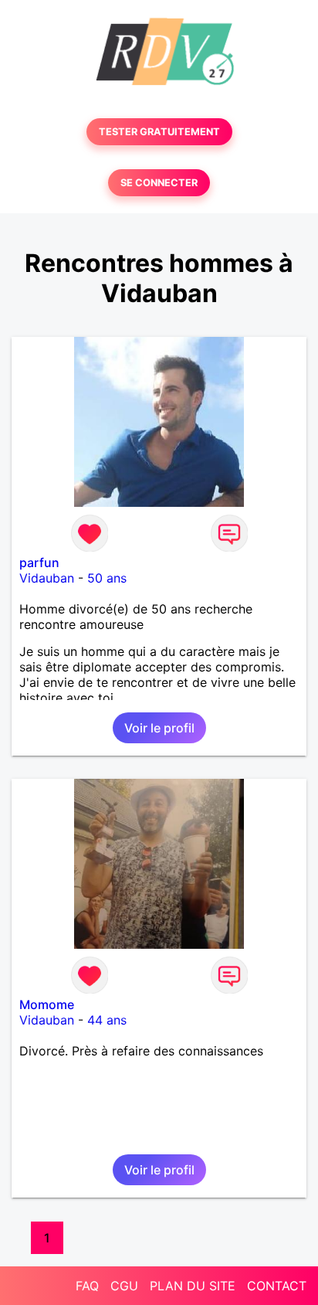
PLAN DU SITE (192, 1285)
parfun (39, 562)
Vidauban (46, 578)
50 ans (107, 578)
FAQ (87, 1285)
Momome (46, 1004)
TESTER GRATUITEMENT (159, 132)
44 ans (107, 1020)
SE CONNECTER (159, 183)
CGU (124, 1285)
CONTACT (276, 1285)
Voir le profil (159, 728)
